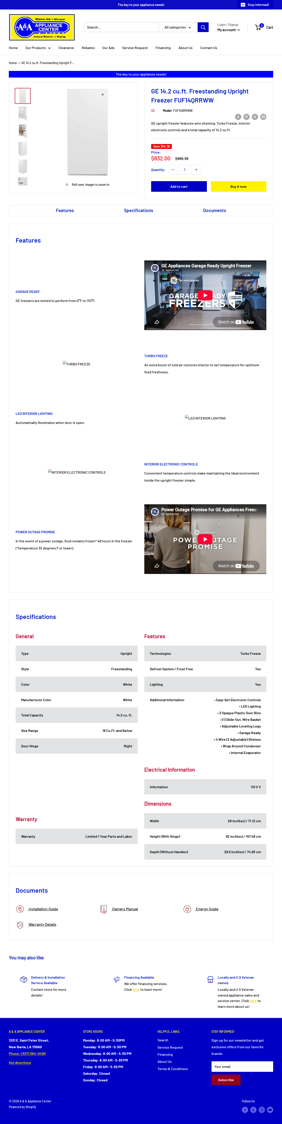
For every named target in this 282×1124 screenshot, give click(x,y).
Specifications (138, 210)
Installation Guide (43, 908)
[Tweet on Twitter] (255, 116)
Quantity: (158, 169)
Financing (163, 48)
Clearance (66, 48)
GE (153, 110)
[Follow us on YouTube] (270, 1110)
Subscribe (226, 1080)
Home (13, 48)
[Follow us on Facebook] (245, 1110)
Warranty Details (42, 924)
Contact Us (208, 48)
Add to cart (178, 186)
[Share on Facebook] (238, 116)
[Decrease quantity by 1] (173, 169)
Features (65, 210)
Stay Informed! (258, 5)
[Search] (203, 27)
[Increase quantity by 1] (196, 169)
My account (226, 29)
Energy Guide (206, 908)
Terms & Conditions (173, 1069)
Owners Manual (124, 908)
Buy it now (238, 186)
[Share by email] (263, 116)
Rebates (88, 48)
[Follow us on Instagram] (262, 1110)
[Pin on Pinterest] (246, 116)
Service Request (135, 48)
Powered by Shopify (22, 1107)
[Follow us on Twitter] (253, 1110)
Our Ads (108, 48)
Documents (214, 210)
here (136, 989)
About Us (185, 48)
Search (163, 1040)
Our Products (36, 48)
